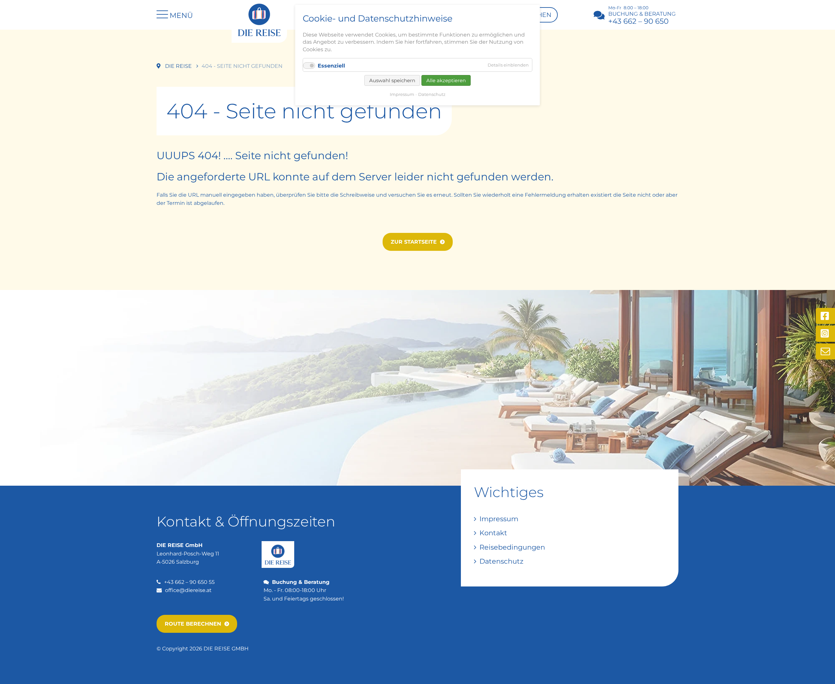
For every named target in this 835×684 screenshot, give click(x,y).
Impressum (498, 519)
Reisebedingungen (512, 547)
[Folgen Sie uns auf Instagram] (825, 334)
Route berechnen (193, 624)
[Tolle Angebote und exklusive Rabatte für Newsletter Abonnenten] (825, 351)
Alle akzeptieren (446, 80)
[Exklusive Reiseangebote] (259, 19)
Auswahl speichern (392, 80)
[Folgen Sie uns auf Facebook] (825, 316)
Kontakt (493, 533)
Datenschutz (501, 561)
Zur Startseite (414, 242)
